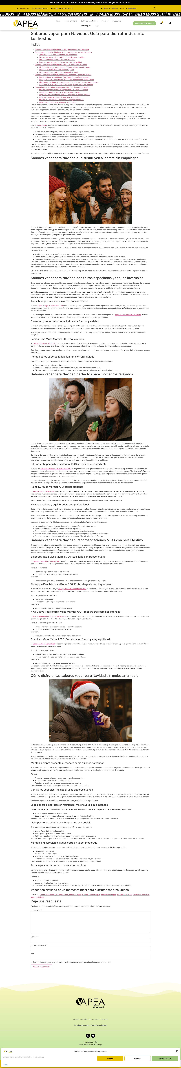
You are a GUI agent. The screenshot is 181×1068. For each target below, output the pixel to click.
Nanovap (84, 26)
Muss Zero (116, 21)
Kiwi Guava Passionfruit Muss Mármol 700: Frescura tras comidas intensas (68, 82)
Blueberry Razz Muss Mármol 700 (46, 561)
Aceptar (110, 1058)
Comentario (36, 910)
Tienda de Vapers (81, 1025)
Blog (97, 26)
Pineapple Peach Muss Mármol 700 (72, 589)
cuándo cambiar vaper (91, 895)
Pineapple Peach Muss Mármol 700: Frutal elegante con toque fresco (66, 80)
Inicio (58, 21)
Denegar (137, 1058)
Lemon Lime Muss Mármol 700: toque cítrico (57, 60)
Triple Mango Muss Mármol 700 (50, 306)
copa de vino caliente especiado (128, 315)
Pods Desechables (99, 1025)
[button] (177, 1052)
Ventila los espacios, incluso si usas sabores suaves (59, 92)
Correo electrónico (39, 945)
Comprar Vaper (62, 895)
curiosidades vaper (108, 895)
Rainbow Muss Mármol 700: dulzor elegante (56, 70)
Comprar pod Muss (47, 895)
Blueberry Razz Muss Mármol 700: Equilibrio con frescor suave (64, 77)
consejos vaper (75, 895)
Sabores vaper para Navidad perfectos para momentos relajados (61, 65)
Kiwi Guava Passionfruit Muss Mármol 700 (49, 616)
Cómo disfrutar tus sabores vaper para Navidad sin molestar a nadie (62, 87)
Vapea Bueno (41, 125)
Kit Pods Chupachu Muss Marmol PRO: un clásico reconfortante (64, 67)
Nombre (35, 937)
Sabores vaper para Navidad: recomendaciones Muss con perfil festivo (63, 75)
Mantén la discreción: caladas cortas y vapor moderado (61, 100)
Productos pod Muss (141, 895)
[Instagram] (88, 1036)
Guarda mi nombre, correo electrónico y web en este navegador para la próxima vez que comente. (72, 962)
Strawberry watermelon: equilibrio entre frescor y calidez (62, 57)
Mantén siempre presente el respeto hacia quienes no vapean (63, 90)
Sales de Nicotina (88, 21)
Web (32, 953)
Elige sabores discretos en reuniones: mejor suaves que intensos (64, 95)
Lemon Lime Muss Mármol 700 (45, 343)
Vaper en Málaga (37, 897)
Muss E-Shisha (71, 21)
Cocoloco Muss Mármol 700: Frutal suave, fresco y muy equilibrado (66, 85)
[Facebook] (93, 1036)
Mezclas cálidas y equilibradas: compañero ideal (58, 72)
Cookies (5, 1064)
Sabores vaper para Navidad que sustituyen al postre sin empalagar (62, 50)
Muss (104, 21)
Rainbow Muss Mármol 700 (43, 491)
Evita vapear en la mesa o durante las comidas (57, 102)
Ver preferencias (164, 1058)
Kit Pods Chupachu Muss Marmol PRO (56, 469)
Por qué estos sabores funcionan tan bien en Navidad (60, 62)
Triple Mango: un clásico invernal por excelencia (58, 55)
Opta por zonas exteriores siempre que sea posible (59, 97)
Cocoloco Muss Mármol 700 (44, 644)
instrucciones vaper (124, 895)
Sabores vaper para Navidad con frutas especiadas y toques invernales (63, 52)
